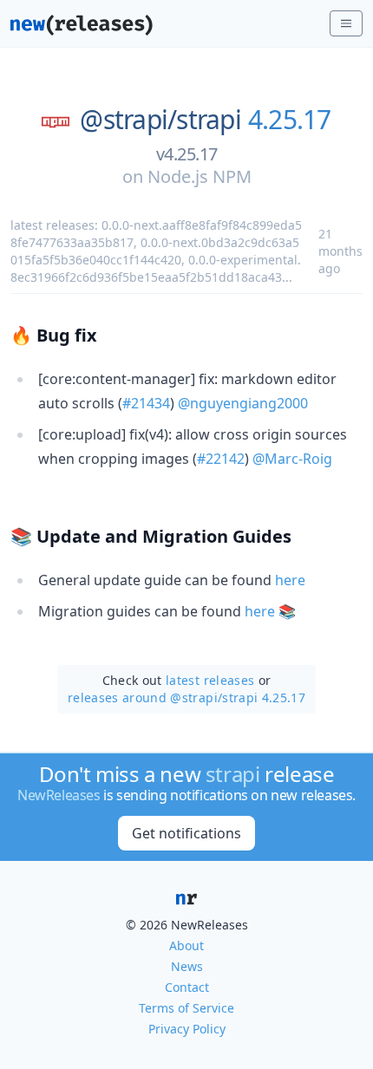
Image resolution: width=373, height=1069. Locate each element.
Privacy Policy (187, 1028)
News (187, 966)
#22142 (221, 458)
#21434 (146, 403)
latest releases (210, 680)
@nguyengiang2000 (243, 403)
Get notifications (186, 833)
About (186, 945)
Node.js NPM (199, 176)
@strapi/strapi (160, 119)
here (290, 580)
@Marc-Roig (292, 458)
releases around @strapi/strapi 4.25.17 (186, 697)
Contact (187, 987)
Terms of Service (186, 1008)
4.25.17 (289, 119)
